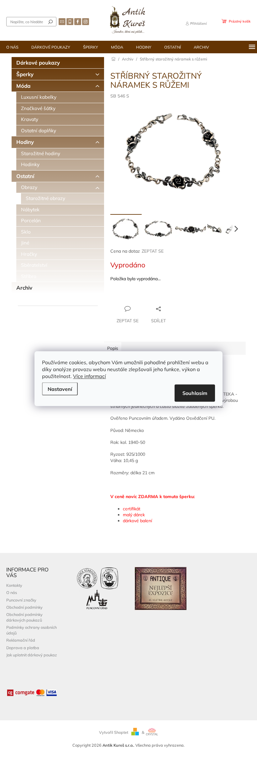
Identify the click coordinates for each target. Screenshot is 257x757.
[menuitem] (12, 47)
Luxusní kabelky (38, 97)
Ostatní (25, 176)
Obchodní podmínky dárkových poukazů (24, 617)
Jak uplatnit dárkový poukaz (31, 654)
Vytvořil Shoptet (113, 732)
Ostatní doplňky (38, 131)
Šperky (25, 74)
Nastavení (60, 389)
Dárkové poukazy (38, 62)
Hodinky (30, 164)
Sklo (26, 232)
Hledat (50, 22)
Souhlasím (194, 393)
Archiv (24, 287)
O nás (11, 592)
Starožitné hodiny (40, 153)
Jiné (25, 243)
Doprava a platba (22, 647)
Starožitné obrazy (45, 198)
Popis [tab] (112, 348)
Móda (23, 85)
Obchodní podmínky (24, 607)
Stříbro (28, 276)
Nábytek (30, 210)
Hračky (29, 254)
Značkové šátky (38, 108)
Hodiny (25, 142)
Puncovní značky (21, 599)
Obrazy (29, 187)
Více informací (89, 376)
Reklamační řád (20, 640)
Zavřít (144, 296)
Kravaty (29, 119)
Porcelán (31, 220)
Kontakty (14, 585)
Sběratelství (34, 265)
